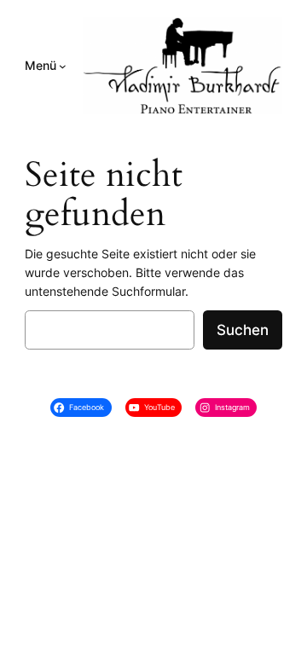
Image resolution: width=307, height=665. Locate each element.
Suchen (243, 329)
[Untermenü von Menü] (63, 66)
